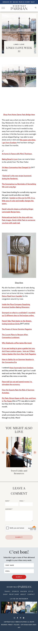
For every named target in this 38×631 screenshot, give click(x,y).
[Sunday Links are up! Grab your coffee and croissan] (19, 607)
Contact (31, 594)
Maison (23, 591)
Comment (9, 509)
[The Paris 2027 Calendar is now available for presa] (31, 607)
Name (7, 501)
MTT (19, 627)
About (23, 594)
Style (30, 591)
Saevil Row (32, 624)
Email (22, 501)
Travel (7, 591)
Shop (5, 594)
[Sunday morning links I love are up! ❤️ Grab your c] (7, 607)
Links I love (19, 44)
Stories (15, 591)
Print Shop (14, 594)
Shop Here (19, 283)
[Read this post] (19, 452)
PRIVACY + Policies (13, 624)
